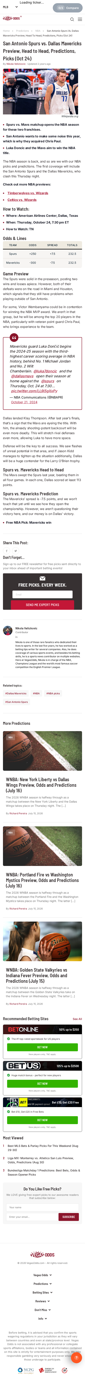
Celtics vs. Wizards (22, 200)
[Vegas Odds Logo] (12, 18)
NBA (37, 693)
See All (77, 1019)
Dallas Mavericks (16, 693)
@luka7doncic (45, 371)
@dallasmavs (22, 376)
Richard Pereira (18, 813)
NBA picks (54, 693)
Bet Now (42, 1047)
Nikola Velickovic (16, 63)
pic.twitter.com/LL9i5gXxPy (34, 391)
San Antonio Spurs (17, 701)
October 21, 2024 (24, 402)
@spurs (47, 381)
